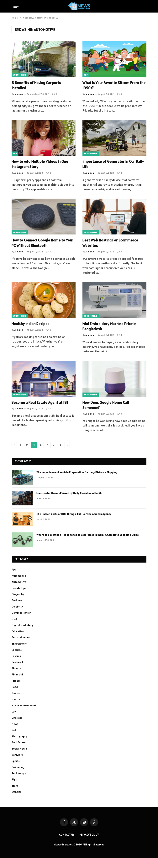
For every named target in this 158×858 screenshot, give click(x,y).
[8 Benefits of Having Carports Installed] (44, 59)
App (86, 75)
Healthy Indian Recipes (30, 323)
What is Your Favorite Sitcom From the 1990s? (114, 85)
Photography (20, 736)
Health (16, 699)
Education (18, 631)
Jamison (18, 94)
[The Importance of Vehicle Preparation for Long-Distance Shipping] (22, 477)
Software (17, 754)
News (15, 724)
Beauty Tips (19, 588)
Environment (19, 643)
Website (16, 792)
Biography (18, 594)
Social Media (19, 748)
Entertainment (21, 637)
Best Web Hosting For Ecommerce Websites (110, 243)
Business (17, 600)
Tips (14, 779)
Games (16, 693)
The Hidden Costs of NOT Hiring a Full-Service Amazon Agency (73, 514)
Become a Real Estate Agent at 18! (40, 402)
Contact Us (67, 834)
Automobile (19, 575)
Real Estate (19, 742)
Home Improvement (24, 705)
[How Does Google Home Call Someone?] (114, 379)
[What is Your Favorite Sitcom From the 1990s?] (114, 59)
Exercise (17, 650)
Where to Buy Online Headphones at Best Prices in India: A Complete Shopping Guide (87, 534)
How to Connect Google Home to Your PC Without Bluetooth (42, 243)
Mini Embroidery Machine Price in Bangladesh (109, 326)
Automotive (19, 75)
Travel (15, 785)
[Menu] (15, 6)
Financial (17, 674)
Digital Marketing (22, 625)
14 (60, 445)
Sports (15, 761)
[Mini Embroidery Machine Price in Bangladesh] (114, 300)
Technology (19, 773)
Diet (14, 619)
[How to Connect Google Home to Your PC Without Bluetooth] (44, 217)
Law (14, 711)
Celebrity (17, 606)
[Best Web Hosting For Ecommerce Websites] (114, 217)
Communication (21, 612)
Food (15, 687)
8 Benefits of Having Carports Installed (36, 85)
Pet (14, 730)
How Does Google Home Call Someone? (105, 405)
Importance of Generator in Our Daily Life (113, 164)
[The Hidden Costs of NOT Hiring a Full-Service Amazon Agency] (22, 519)
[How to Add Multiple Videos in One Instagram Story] (44, 138)
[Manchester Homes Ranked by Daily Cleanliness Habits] (22, 498)
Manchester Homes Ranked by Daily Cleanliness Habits (69, 493)
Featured (17, 662)
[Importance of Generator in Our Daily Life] (114, 138)
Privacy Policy (89, 834)
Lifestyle (17, 717)
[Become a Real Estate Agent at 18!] (44, 379)
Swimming (18, 767)
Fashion (16, 656)
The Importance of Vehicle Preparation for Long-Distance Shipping (76, 472)
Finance (16, 668)
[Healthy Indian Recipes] (44, 300)
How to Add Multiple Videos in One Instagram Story (40, 164)
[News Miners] (79, 6)
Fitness (16, 680)
